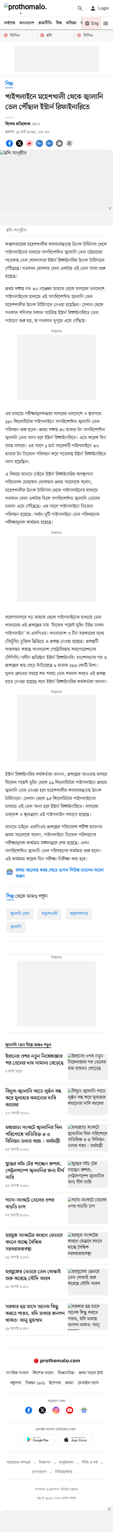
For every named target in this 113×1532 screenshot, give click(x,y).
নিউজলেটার (64, 1472)
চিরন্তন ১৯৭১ (35, 1383)
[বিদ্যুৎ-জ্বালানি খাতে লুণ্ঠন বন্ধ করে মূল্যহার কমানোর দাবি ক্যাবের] (88, 1102)
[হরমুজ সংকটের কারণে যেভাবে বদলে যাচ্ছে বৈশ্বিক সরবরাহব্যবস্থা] (88, 1246)
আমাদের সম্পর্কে (18, 1462)
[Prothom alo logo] (56, 1362)
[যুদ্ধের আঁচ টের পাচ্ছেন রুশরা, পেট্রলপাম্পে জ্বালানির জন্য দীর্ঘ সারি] (88, 1175)
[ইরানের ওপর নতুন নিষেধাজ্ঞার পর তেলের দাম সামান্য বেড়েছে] (88, 1066)
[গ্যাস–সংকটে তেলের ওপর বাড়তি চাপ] (88, 1210)
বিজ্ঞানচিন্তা (66, 1373)
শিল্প (9, 84)
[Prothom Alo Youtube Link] (72, 1411)
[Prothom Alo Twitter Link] (45, 1411)
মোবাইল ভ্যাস (88, 1383)
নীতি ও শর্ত (90, 1462)
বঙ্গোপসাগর (79, 914)
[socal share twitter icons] (20, 146)
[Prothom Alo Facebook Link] (31, 1411)
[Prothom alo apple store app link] (75, 1440)
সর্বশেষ (9, 23)
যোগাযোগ (39, 1472)
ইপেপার (55, 1383)
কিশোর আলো (43, 1373)
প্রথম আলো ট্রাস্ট (91, 1373)
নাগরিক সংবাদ (17, 1373)
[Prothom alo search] (80, 8)
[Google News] (84, 1411)
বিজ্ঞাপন (45, 1462)
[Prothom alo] (26, 8)
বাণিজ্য (71, 23)
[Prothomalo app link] (37, 1440)
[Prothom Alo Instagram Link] (58, 1411)
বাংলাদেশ (26, 23)
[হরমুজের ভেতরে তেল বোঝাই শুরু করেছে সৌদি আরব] (88, 1282)
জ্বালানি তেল (20, 914)
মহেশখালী (50, 914)
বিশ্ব (59, 23)
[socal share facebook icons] (10, 146)
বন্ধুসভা (15, 1383)
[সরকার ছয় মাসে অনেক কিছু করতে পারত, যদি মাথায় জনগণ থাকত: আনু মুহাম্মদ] (88, 1318)
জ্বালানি (16, 927)
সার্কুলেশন (66, 1462)
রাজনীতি (45, 23)
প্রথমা (69, 1383)
